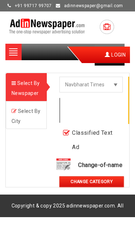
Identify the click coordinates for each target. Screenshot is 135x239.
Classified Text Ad (92, 139)
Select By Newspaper (26, 88)
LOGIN (118, 55)
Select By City (26, 116)
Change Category (92, 181)
